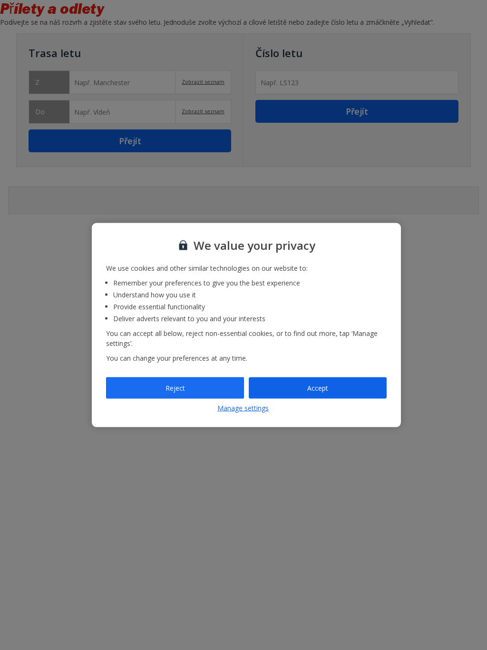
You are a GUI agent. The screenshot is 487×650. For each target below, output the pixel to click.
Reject (175, 387)
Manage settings (243, 408)
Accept (317, 387)
